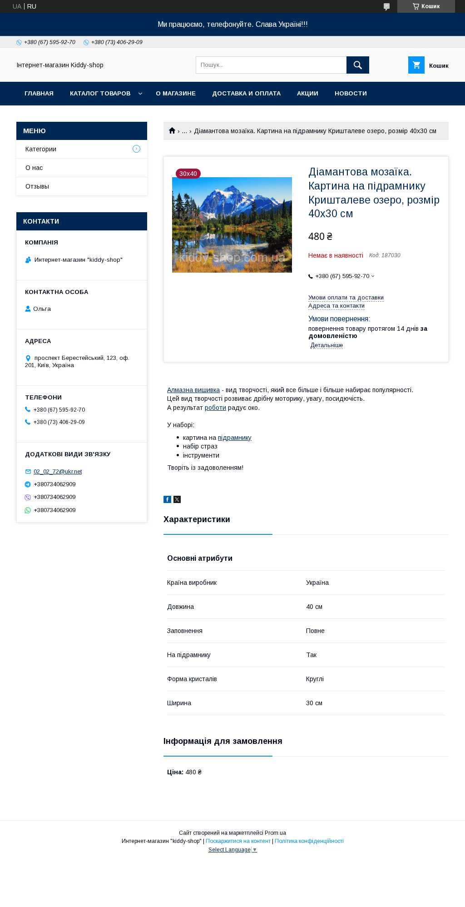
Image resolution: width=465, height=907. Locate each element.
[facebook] (167, 500)
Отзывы (37, 186)
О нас (34, 167)
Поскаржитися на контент (238, 841)
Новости (351, 93)
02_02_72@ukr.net (58, 471)
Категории (40, 149)
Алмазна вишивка (193, 390)
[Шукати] (357, 65)
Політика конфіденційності (309, 841)
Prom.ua (275, 833)
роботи (215, 407)
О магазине (176, 93)
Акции (307, 93)
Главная (39, 93)
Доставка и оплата (246, 93)
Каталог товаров (100, 93)
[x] (177, 500)
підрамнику (235, 437)
